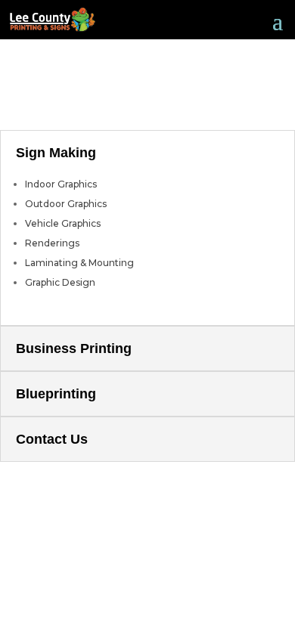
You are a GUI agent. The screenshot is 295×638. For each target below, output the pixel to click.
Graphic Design (60, 282)
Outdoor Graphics (66, 203)
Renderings (52, 243)
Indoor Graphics (61, 184)
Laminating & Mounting (79, 262)
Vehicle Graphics (63, 223)
